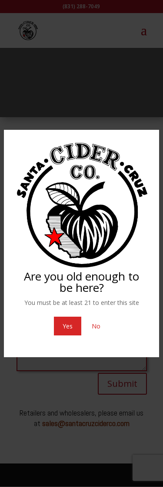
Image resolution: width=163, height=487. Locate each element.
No (96, 326)
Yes (68, 326)
